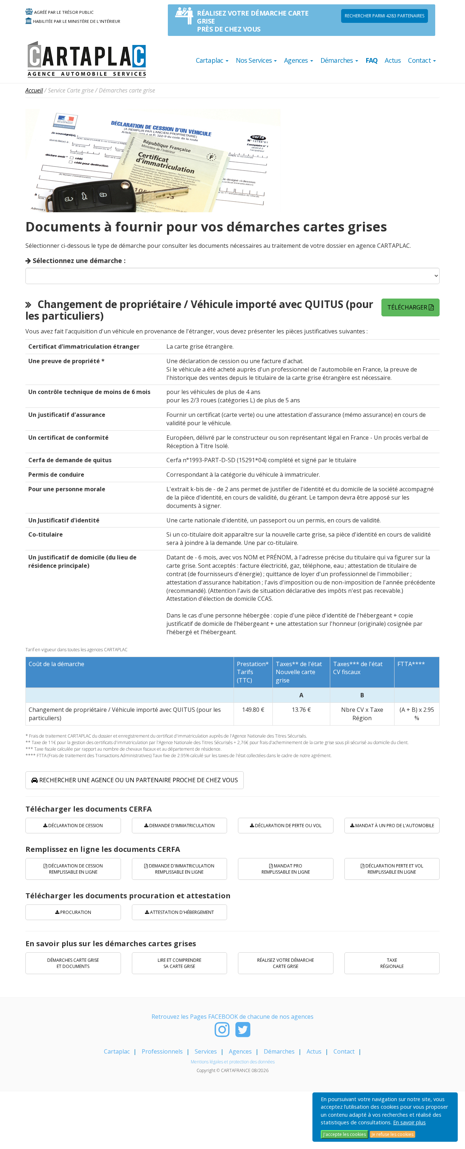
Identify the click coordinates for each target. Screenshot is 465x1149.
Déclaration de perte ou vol (288, 825)
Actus (393, 60)
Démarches (279, 1051)
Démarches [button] (337, 60)
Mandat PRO (286, 869)
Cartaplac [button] (210, 60)
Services (206, 1051)
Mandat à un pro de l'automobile (394, 825)
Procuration (75, 912)
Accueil (34, 90)
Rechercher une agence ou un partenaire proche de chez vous (138, 780)
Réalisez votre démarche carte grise (285, 963)
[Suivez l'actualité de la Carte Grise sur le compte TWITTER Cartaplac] (242, 1034)
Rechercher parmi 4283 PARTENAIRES (384, 16)
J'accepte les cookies (344, 1134)
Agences (240, 1051)
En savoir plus (409, 1122)
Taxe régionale (392, 963)
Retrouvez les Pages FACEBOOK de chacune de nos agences (232, 1017)
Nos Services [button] (255, 60)
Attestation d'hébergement (181, 912)
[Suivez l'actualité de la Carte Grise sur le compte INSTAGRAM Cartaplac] (222, 1034)
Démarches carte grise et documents (73, 963)
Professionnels (162, 1051)
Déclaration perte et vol (393, 869)
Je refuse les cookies (392, 1134)
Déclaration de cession (75, 825)
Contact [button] (420, 60)
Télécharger (408, 307)
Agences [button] (297, 60)
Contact (344, 1051)
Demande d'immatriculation (181, 825)
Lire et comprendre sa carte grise (179, 963)
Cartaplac (117, 1051)
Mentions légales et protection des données (233, 1062)
